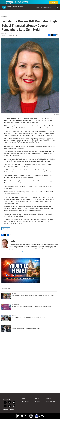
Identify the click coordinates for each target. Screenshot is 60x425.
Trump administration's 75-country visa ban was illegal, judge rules (28, 317)
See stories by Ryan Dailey (18, 252)
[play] (4, 7)
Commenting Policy (50, 401)
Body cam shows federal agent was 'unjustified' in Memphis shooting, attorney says (33, 295)
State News (4, 16)
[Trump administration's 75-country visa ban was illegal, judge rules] (6, 318)
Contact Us (36, 398)
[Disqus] (30, 373)
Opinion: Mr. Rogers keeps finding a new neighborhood (26, 328)
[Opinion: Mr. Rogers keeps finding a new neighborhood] (6, 328)
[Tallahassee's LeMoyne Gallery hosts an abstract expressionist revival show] (6, 307)
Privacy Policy (37, 401)
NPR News (14, 293)
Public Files (48, 398)
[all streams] (58, 7)
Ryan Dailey (10, 34)
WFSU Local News (15, 304)
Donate (54, 2)
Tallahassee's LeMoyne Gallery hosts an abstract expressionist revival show (31, 306)
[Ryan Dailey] (4, 243)
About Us (24, 398)
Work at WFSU (25, 401)
